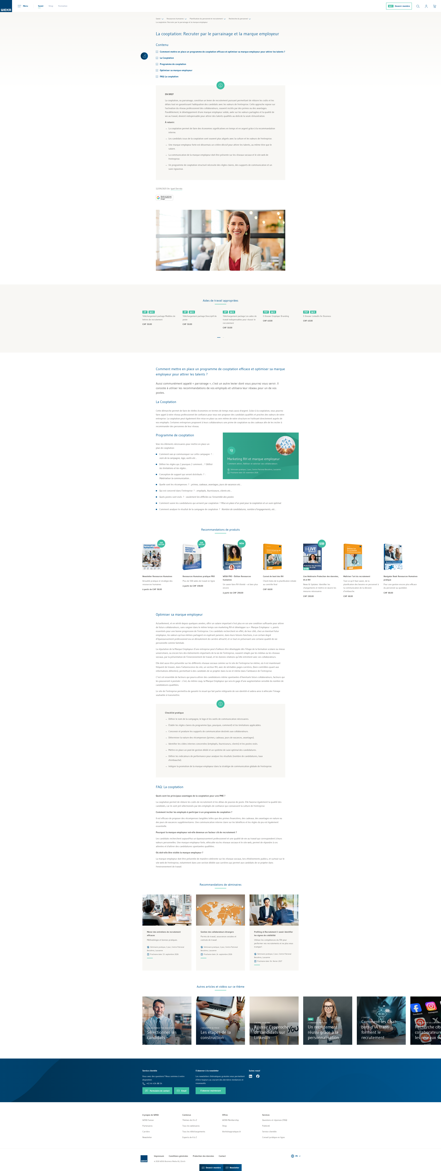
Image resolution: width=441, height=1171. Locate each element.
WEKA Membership (230, 1120)
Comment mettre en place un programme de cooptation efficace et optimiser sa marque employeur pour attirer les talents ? (222, 51)
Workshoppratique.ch (231, 1131)
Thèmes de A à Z (189, 1120)
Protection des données (203, 1156)
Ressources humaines (175, 18)
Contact (222, 1156)
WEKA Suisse (148, 1120)
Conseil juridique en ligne (273, 1137)
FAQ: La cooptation (169, 76)
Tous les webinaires (191, 1126)
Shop (51, 6)
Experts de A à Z (189, 1137)
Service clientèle (269, 1131)
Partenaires (147, 1126)
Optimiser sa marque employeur (176, 70)
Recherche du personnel (238, 18)
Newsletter (147, 1137)
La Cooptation (167, 58)
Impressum (159, 1156)
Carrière (146, 1131)
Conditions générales (178, 1156)
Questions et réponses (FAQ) (274, 1120)
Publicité (266, 1126)
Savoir (41, 6)
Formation (62, 6)
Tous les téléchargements (193, 1131)
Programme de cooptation (173, 64)
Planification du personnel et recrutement (206, 18)
